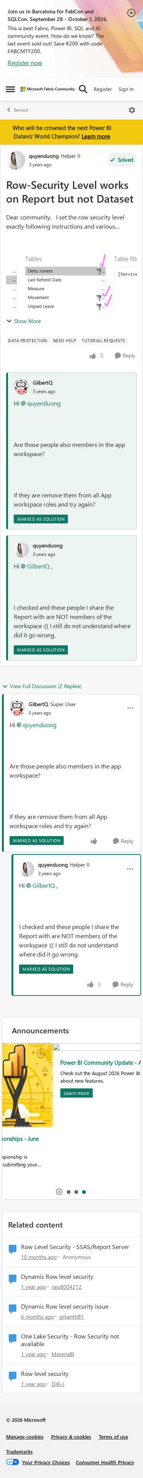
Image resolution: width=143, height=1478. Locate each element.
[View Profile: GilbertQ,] (21, 387)
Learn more (96, 136)
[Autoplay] (59, 1191)
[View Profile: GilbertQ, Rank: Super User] (17, 708)
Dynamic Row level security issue (64, 1306)
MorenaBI (62, 1354)
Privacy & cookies (71, 1436)
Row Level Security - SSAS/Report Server (75, 1247)
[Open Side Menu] (10, 89)
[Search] (83, 89)
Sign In (126, 89)
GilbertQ (43, 382)
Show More (27, 321)
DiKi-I (57, 1383)
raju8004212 (66, 1286)
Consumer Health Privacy (105, 1462)
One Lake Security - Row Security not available (70, 1340)
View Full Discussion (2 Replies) (46, 686)
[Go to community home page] (48, 89)
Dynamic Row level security (57, 1276)
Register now (25, 62)
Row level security (45, 1373)
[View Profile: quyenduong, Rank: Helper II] (15, 160)
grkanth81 (71, 1316)
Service (21, 110)
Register (103, 89)
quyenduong (44, 155)
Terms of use (113, 1436)
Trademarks (19, 1451)
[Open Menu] (132, 110)
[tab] (68, 1191)
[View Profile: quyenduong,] (21, 549)
